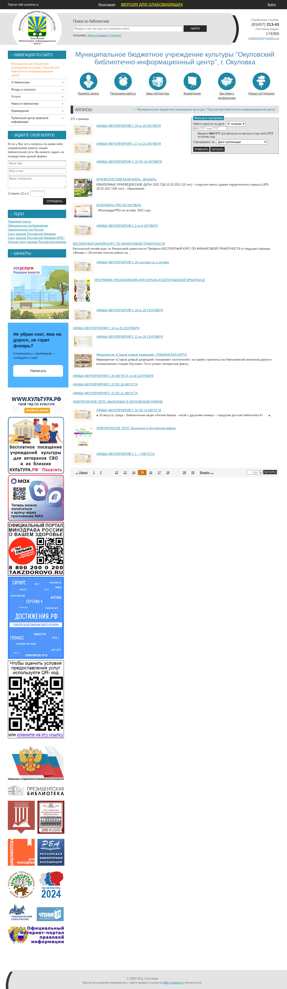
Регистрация (106, 4)
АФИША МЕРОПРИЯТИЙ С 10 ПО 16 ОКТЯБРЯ (129, 161)
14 (133, 472)
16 (150, 472)
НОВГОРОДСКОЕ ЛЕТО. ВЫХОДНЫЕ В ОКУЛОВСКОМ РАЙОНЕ (118, 401)
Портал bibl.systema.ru (23, 4)
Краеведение (192, 93)
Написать (38, 371)
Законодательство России (25, 229)
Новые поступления (261, 93)
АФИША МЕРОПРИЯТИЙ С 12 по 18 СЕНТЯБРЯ (129, 336)
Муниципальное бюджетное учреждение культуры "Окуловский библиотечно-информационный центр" (206, 109)
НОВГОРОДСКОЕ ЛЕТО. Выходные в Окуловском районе (136, 428)
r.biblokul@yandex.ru (263, 38)
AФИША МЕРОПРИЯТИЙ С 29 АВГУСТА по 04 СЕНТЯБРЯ (113, 376)
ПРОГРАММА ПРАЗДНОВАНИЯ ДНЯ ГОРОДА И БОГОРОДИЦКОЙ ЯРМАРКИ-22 (149, 280)
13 (125, 472)
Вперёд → (207, 472)
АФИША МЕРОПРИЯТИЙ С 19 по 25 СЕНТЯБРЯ (129, 310)
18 (167, 472)
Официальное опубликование (28, 225)
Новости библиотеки (25, 103)
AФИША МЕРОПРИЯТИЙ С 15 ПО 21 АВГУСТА (105, 393)
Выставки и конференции (227, 95)
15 (142, 472)
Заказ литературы (157, 93)
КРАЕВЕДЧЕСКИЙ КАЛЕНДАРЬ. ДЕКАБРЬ (126, 179)
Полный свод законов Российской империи (37, 242)
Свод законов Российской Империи (32, 234)
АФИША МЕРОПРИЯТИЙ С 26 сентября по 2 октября (132, 262)
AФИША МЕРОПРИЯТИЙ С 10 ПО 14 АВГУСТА (128, 410)
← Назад (82, 472)
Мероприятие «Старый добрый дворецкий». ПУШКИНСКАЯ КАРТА (141, 354)
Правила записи (88, 93)
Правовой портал (19, 221)
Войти (272, 4)
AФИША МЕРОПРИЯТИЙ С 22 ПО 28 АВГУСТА (105, 384)
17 (159, 472)
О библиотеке (20, 82)
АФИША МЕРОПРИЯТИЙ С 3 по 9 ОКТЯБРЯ (127, 225)
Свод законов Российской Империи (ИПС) (36, 238)
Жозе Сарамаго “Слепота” (105, 35)
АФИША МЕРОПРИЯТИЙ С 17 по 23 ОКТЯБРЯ (128, 143)
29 (192, 472)
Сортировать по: (204, 142)
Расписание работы (123, 93)
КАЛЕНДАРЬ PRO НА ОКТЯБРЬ (118, 205)
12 (116, 472)
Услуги (15, 96)
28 (184, 472)
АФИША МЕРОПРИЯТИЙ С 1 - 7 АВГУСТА (125, 454)
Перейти (270, 472)
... (108, 472)
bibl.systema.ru (173, 982)
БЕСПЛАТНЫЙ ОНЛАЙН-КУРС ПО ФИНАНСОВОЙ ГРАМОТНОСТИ (119, 243)
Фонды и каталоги (23, 89)
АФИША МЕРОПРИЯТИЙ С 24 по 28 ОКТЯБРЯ (128, 126)
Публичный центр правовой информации (29, 119)
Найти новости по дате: (209, 124)
